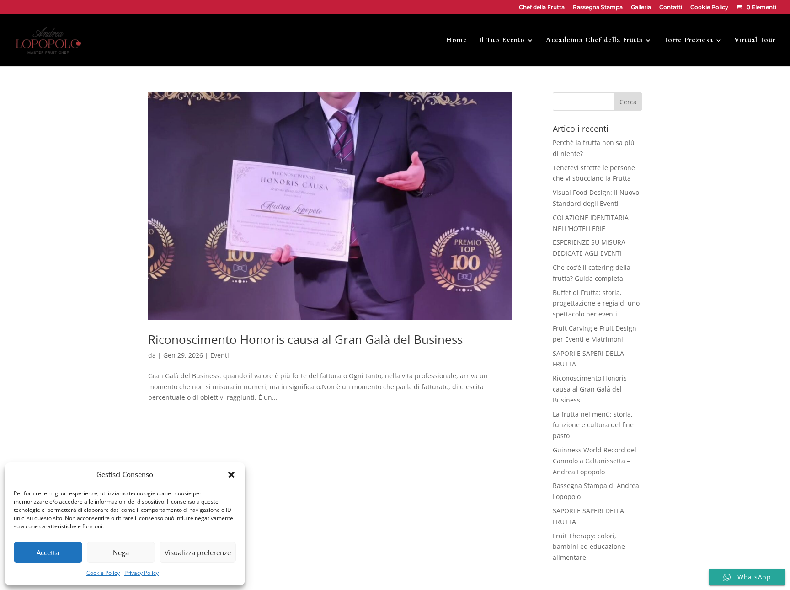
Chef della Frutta (542, 8)
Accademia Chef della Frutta (594, 40)
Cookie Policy (103, 573)
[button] (231, 474)
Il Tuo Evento (502, 40)
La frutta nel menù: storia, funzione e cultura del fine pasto (593, 425)
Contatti (670, 8)
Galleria (641, 8)
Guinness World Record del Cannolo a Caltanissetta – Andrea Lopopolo (594, 460)
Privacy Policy (141, 573)
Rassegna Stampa (598, 8)
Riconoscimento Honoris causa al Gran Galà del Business (305, 339)
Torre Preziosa (688, 40)
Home (456, 40)
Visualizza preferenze (198, 552)
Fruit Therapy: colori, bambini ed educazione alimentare (589, 546)
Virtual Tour (754, 40)
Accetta (48, 552)
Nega (121, 552)
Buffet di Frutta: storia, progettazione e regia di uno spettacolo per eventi (596, 303)
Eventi (219, 355)
